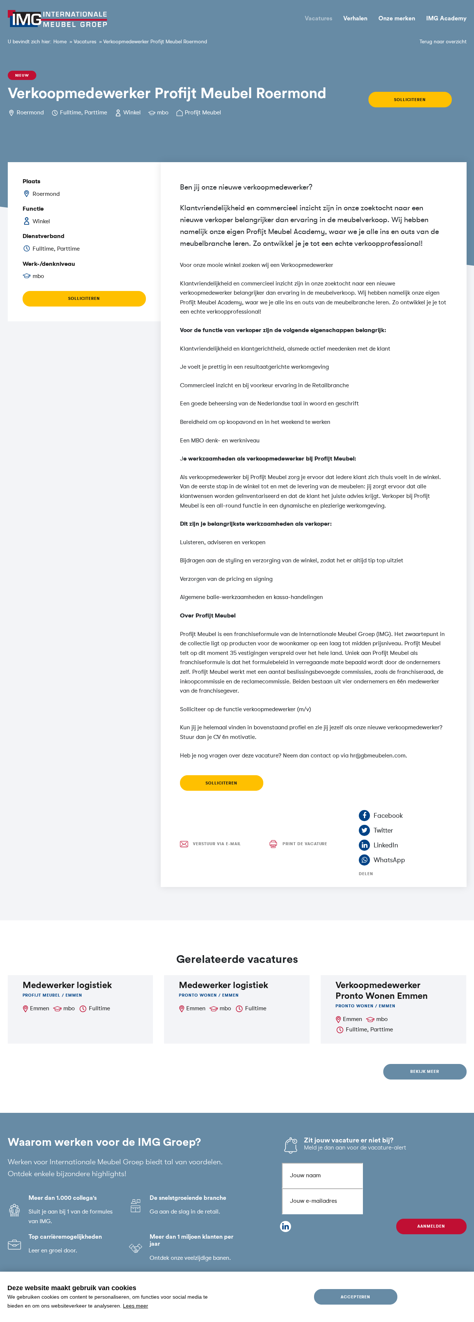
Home (60, 41)
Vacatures (318, 18)
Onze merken (396, 18)
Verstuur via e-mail (217, 843)
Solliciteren (410, 99)
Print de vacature (305, 843)
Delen (366, 873)
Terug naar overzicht (443, 41)
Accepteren (356, 1297)
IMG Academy (446, 18)
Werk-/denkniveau (49, 264)
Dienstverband (43, 236)
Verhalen (355, 18)
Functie (33, 208)
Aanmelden (431, 1226)
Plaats (31, 181)
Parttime (95, 112)
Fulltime (70, 112)
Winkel (132, 112)
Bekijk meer (425, 1071)
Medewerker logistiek (67, 985)
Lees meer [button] (135, 1306)
